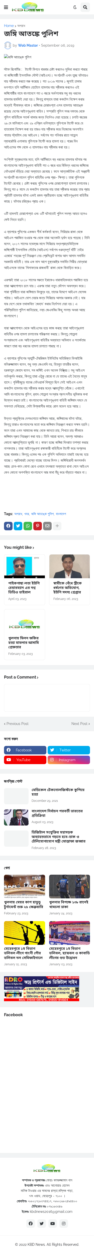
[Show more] (57, 526)
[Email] (47, 526)
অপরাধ (21, 25)
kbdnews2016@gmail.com (51, 1212)
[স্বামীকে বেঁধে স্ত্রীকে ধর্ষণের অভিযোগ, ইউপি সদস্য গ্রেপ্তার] (69, 566)
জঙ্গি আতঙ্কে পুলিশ (42, 514)
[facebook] (30, 1223)
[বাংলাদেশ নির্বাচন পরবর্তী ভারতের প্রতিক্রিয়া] (16, 817)
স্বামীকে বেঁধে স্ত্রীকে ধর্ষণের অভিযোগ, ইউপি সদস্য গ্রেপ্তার (67, 588)
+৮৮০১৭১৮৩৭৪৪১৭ (39, 1201)
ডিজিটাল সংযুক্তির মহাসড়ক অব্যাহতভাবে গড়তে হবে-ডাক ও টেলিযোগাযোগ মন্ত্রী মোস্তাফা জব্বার (58, 837)
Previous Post (18, 724)
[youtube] (52, 1223)
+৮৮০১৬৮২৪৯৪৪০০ (65, 1201)
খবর (26, 514)
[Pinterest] (37, 526)
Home (9, 25)
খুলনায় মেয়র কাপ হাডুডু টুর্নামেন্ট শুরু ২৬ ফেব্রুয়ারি (23, 904)
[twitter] (41, 1223)
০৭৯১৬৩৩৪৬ (54, 1206)
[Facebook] (8, 526)
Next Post (79, 724)
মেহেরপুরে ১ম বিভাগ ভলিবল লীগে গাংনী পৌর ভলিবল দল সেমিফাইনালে (23, 953)
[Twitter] (18, 526)
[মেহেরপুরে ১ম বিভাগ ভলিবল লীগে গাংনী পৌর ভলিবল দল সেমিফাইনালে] (24, 933)
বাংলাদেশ (61, 514)
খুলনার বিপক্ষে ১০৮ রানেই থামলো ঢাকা (68, 904)
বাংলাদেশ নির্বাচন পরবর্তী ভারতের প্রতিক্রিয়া (57, 813)
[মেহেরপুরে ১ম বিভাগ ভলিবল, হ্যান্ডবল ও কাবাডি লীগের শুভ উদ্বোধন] (69, 933)
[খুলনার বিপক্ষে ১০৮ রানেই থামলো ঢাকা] (69, 886)
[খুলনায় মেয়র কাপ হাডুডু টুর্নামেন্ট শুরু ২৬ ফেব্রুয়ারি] (24, 886)
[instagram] (63, 1223)
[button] (6, 7)
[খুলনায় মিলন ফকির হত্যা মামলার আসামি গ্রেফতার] (24, 621)
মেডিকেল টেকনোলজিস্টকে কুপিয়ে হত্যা (58, 792)
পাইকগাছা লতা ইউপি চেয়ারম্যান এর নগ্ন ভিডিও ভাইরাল (24, 588)
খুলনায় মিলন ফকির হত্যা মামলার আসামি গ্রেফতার (23, 643)
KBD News (36, 1245)
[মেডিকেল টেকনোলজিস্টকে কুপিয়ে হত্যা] (16, 796)
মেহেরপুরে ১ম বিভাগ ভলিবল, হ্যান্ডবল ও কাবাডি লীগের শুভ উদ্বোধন (69, 953)
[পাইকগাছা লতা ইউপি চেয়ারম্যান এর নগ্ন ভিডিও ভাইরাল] (24, 566)
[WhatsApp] (28, 526)
